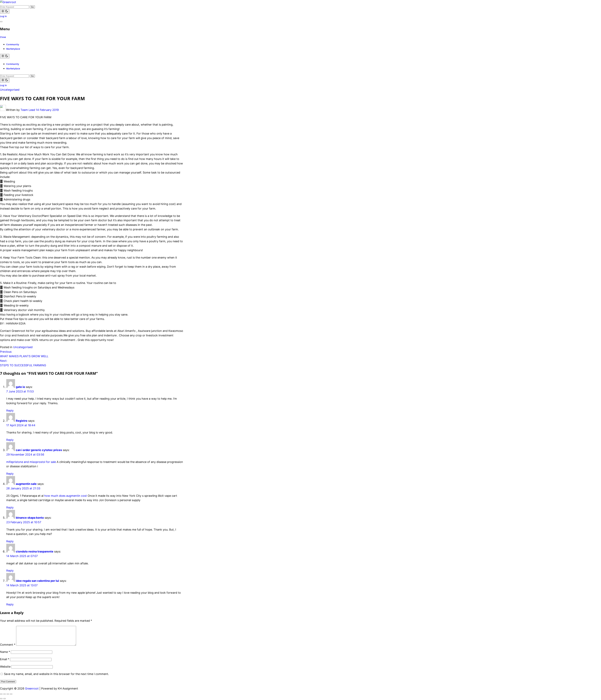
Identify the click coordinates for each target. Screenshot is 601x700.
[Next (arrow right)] (4, 698)
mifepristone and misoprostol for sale (31, 462)
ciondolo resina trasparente (34, 551)
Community (12, 44)
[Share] (8, 694)
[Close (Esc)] (11, 694)
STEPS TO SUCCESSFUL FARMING (23, 363)
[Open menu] (1, 21)
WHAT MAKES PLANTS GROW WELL (24, 354)
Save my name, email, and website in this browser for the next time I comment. (56, 674)
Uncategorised (9, 89)
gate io (20, 387)
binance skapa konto (30, 517)
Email (4, 659)
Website (5, 666)
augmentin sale (26, 483)
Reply (10, 410)
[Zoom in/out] (1, 694)
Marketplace (13, 48)
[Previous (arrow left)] (1, 698)
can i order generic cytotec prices (39, 450)
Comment (7, 644)
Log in (3, 16)
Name (5, 651)
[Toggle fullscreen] (4, 694)
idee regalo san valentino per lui (37, 580)
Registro (21, 420)
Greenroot (32, 688)
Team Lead (28, 109)
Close (3, 37)
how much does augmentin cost (65, 495)
